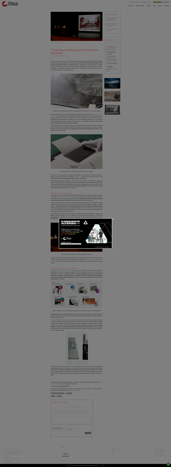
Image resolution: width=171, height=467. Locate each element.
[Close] (113, 219)
